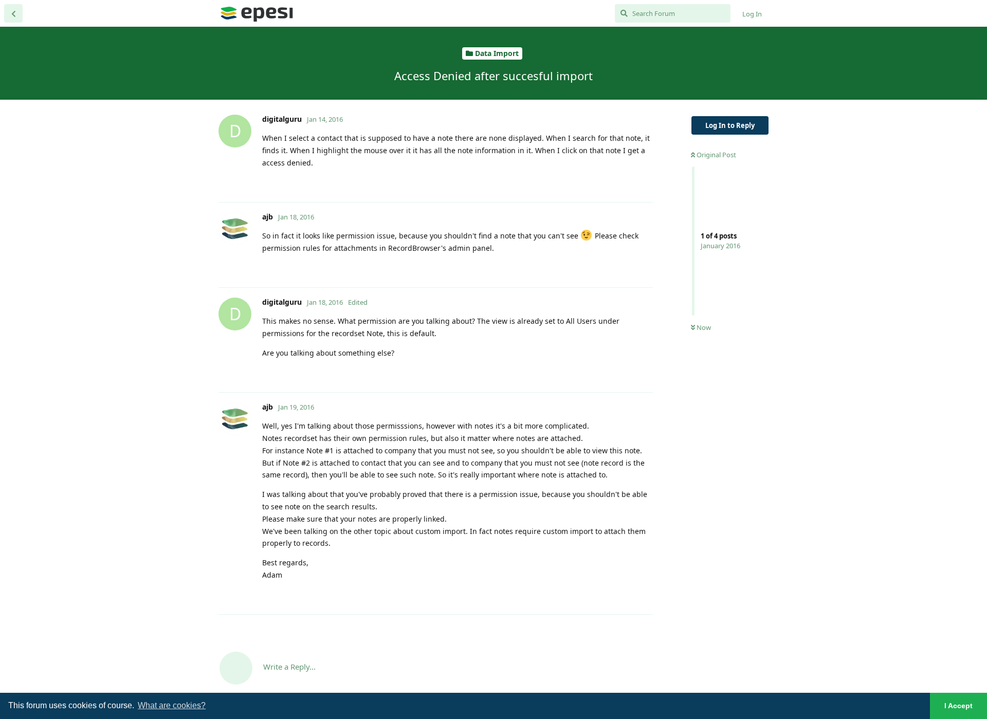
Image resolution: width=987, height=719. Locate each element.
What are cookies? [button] (172, 705)
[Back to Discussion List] (13, 13)
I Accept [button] (958, 706)
